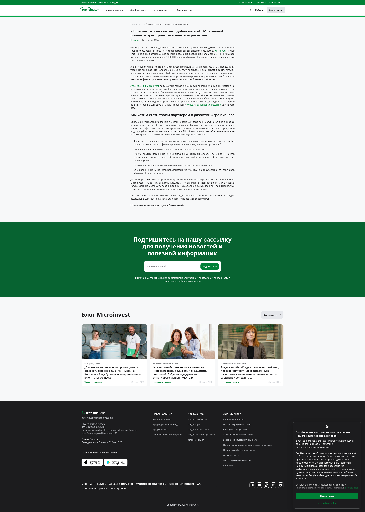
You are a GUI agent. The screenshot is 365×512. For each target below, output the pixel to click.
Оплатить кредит (108, 2)
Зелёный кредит (196, 439)
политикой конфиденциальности (182, 281)
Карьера (101, 483)
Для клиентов (184, 9)
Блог (92, 483)
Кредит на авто (160, 429)
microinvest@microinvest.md (97, 417)
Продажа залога (231, 455)
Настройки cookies (327, 503)
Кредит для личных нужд (165, 424)
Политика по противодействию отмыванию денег (248, 445)
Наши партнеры (118, 488)
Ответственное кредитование (151, 483)
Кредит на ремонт (162, 419)
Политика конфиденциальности (239, 450)
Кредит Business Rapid (199, 429)
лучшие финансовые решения (204, 104)
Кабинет (260, 10)
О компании (160, 9)
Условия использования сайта (238, 434)
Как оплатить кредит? (234, 419)
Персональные (113, 9)
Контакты (261, 2)
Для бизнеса (137, 9)
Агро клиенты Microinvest (144, 85)
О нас (84, 483)
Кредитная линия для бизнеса (203, 434)
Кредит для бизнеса (197, 419)
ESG (199, 483)
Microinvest (221, 50)
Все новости (270, 314)
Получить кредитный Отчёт (237, 424)
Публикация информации (94, 488)
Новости (135, 24)
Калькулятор (276, 10)
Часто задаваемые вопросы (237, 460)
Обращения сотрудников (121, 483)
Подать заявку (88, 2)
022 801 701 (275, 2)
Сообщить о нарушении (235, 429)
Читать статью (93, 382)
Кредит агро (194, 424)
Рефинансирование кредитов (167, 434)
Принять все (327, 495)
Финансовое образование (181, 483)
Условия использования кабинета (240, 439)
